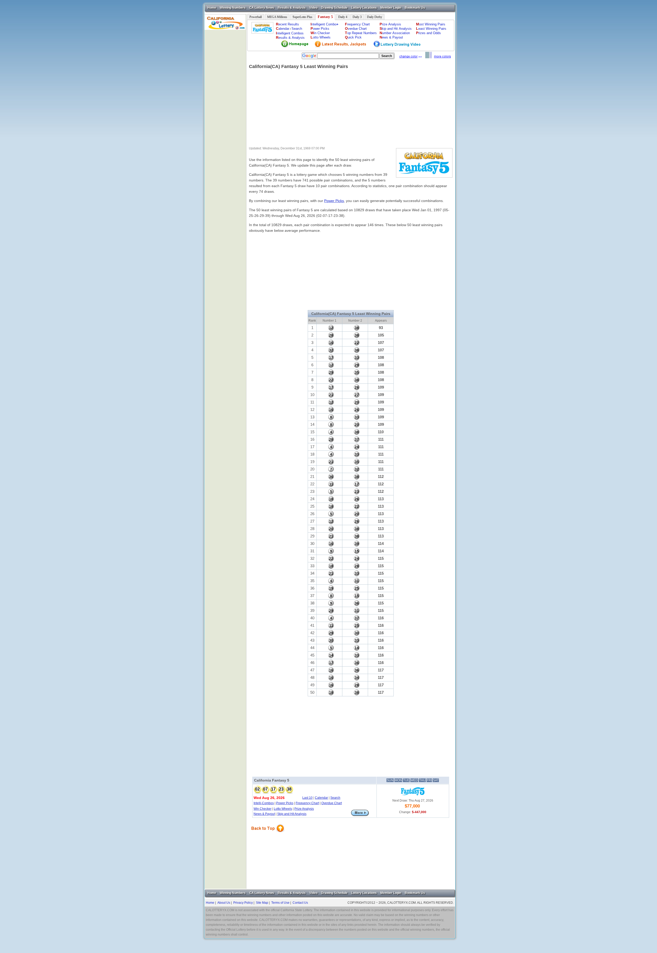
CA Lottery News (261, 7)
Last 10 (307, 798)
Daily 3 (357, 17)
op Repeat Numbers (361, 33)
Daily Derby (374, 17)
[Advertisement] (225, 107)
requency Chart (357, 24)
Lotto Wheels (283, 809)
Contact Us (300, 902)
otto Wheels (321, 37)
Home (211, 7)
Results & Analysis (292, 7)
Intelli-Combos (264, 803)
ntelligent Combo (325, 24)
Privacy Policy (243, 902)
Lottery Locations (364, 7)
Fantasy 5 (325, 17)
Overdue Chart (331, 803)
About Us (223, 902)
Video (313, 7)
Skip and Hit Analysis (291, 814)
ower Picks (320, 29)
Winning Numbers (233, 7)
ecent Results (287, 24)
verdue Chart (356, 29)
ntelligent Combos (290, 33)
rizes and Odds (428, 33)
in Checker (320, 33)
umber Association (395, 33)
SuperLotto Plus (302, 17)
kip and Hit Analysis (396, 29)
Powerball (255, 17)
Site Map (262, 902)
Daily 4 (342, 17)
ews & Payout (391, 37)
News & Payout (264, 814)
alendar (282, 29)
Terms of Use (280, 902)
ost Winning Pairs (430, 24)
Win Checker (263, 809)
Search (297, 29)
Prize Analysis (304, 809)
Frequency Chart (307, 803)
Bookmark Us (415, 7)
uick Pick (353, 37)
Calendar (321, 798)
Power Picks (334, 201)
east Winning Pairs (431, 29)
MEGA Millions (277, 17)
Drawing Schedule (334, 7)
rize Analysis (390, 24)
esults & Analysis (290, 38)
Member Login (390, 7)
